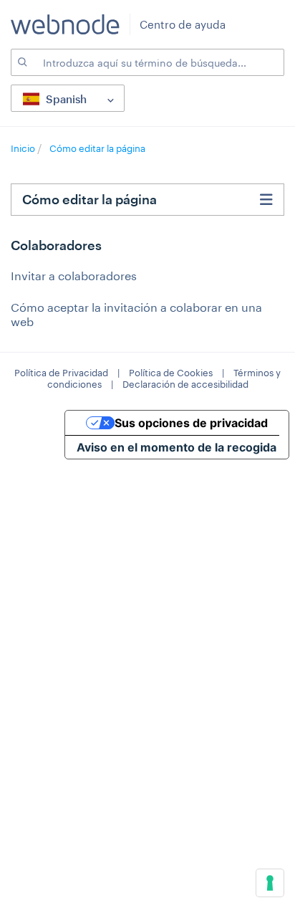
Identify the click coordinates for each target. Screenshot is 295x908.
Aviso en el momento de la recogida (176, 447)
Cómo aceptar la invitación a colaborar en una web (136, 314)
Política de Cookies (171, 372)
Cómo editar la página (97, 148)
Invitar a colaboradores (74, 275)
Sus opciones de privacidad (191, 423)
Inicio (24, 148)
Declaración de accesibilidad (185, 384)
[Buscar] (21, 62)
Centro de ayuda (183, 24)
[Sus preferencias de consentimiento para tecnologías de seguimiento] (270, 883)
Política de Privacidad (61, 372)
